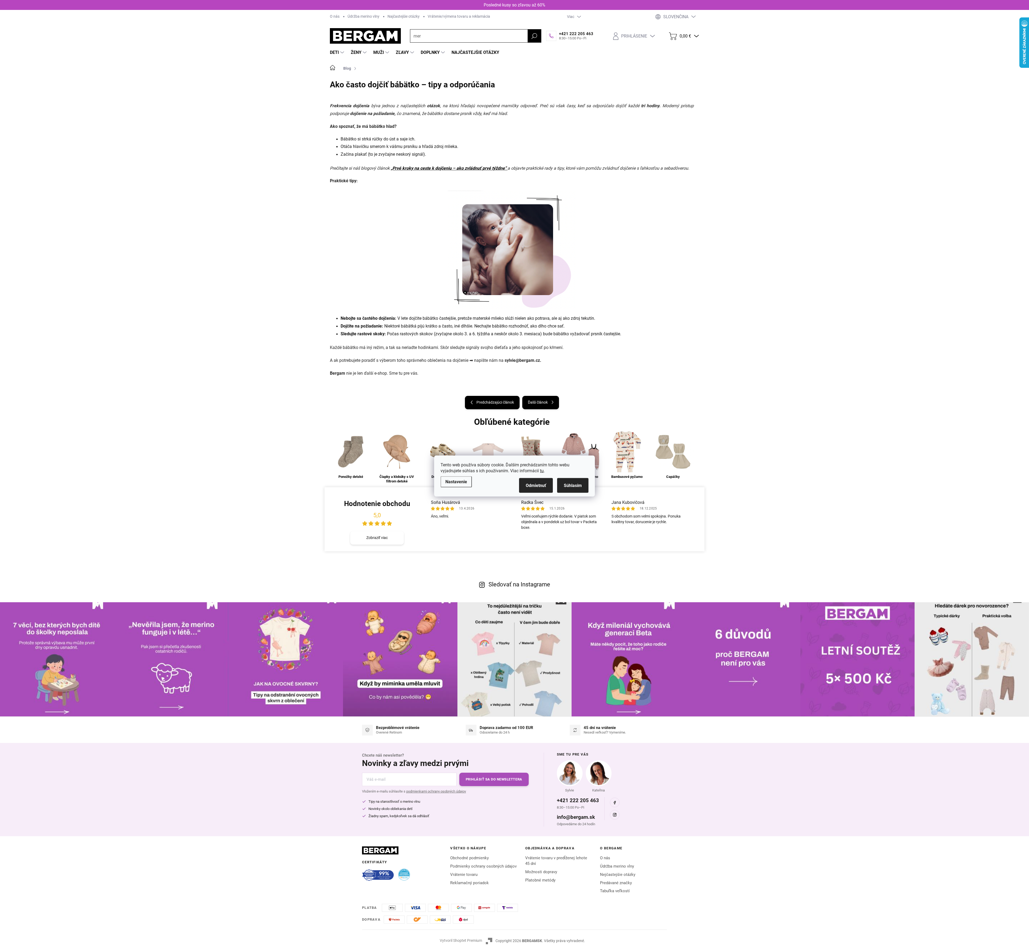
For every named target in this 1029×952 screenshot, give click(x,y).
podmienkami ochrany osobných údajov (436, 791)
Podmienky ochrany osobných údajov (483, 866)
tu (542, 470)
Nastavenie (456, 481)
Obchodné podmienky (469, 858)
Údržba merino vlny (363, 16)
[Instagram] (615, 815)
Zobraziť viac (377, 538)
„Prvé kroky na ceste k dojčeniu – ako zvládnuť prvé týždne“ (449, 168)
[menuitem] (337, 52)
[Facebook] (615, 802)
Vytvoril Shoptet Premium (461, 940)
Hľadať (534, 35)
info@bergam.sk (576, 817)
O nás (335, 16)
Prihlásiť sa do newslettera (494, 779)
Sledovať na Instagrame (519, 584)
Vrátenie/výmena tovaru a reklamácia (459, 16)
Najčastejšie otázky (403, 16)
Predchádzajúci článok (495, 402)
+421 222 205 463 (578, 800)
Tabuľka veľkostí (615, 890)
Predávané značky (616, 882)
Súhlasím (573, 485)
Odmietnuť (536, 485)
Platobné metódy (540, 880)
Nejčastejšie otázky (617, 874)
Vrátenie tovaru (464, 874)
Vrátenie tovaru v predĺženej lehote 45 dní (556, 861)
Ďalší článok (538, 402)
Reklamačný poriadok (469, 882)
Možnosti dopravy (541, 871)
